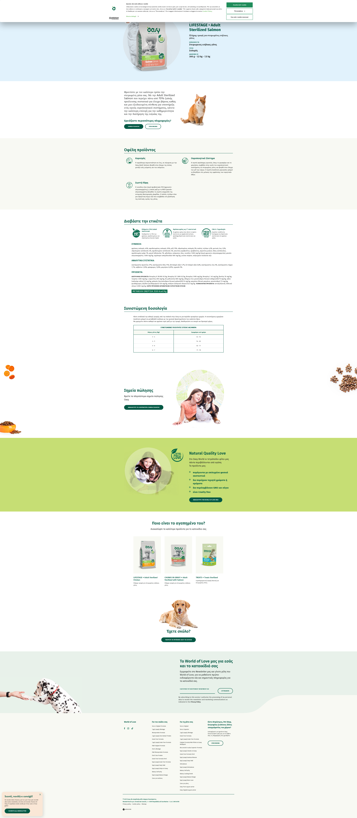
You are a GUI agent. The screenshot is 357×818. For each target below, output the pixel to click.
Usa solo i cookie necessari (239, 17)
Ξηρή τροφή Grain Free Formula (161, 742)
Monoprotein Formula (158, 732)
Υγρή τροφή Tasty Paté (158, 765)
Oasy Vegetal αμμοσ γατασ (188, 790)
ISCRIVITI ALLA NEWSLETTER (17, 811)
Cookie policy (136, 804)
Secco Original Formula (159, 726)
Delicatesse (183, 764)
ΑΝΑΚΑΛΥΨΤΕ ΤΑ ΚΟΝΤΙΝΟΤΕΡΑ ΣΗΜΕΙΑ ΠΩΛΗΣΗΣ (144, 407)
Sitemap (144, 804)
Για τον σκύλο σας (159, 722)
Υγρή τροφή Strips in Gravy (160, 768)
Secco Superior (184, 729)
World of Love (130, 722)
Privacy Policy (196, 702)
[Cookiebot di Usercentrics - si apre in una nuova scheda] (114, 18)
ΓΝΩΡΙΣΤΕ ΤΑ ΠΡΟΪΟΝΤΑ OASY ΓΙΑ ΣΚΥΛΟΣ (178, 640)
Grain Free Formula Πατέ (159, 759)
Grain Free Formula (157, 739)
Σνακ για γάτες (184, 783)
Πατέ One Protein (157, 755)
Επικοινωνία (153, 126)
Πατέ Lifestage (156, 749)
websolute (128, 809)
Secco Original (184, 726)
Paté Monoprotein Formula (160, 752)
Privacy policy (127, 804)
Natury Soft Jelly (157, 772)
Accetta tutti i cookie (239, 5)
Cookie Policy (207, 11)
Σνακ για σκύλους (157, 778)
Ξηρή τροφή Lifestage (158, 729)
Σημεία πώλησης (133, 126)
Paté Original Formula (158, 745)
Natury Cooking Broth (186, 774)
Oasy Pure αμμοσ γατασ (187, 787)
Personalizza (238, 11)
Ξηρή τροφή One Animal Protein (161, 736)
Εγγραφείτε (225, 691)
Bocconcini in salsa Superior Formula (191, 747)
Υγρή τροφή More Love (186, 780)
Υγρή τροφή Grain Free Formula (161, 762)
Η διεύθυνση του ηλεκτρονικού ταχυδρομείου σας (194, 689)
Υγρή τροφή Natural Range (160, 775)
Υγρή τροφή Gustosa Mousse (188, 757)
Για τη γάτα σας (186, 722)
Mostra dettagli (131, 16)
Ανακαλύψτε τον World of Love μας (205, 500)
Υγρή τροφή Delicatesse (187, 767)
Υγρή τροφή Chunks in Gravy (188, 751)
